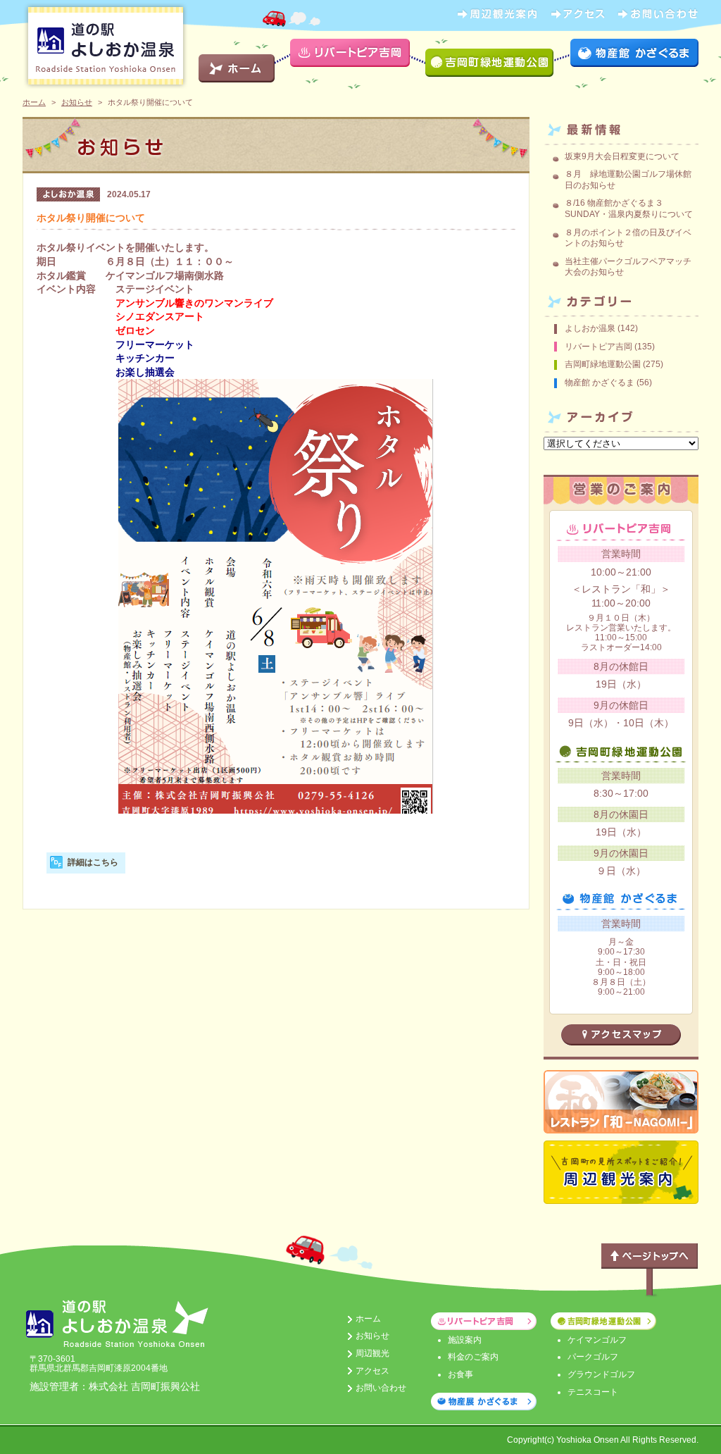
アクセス (372, 1371)
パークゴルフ (593, 1357)
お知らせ (76, 102)
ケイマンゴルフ (597, 1340)
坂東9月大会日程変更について (622, 156)
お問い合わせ (381, 1388)
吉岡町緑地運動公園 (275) (614, 364)
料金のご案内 (473, 1357)
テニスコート (593, 1392)
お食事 (460, 1374)
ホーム (34, 102)
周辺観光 (372, 1353)
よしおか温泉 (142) (601, 328)
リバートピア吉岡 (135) (610, 347)
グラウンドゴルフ (601, 1374)
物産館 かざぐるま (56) (608, 382)
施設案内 (465, 1340)
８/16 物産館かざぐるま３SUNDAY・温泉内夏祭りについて (629, 208)
